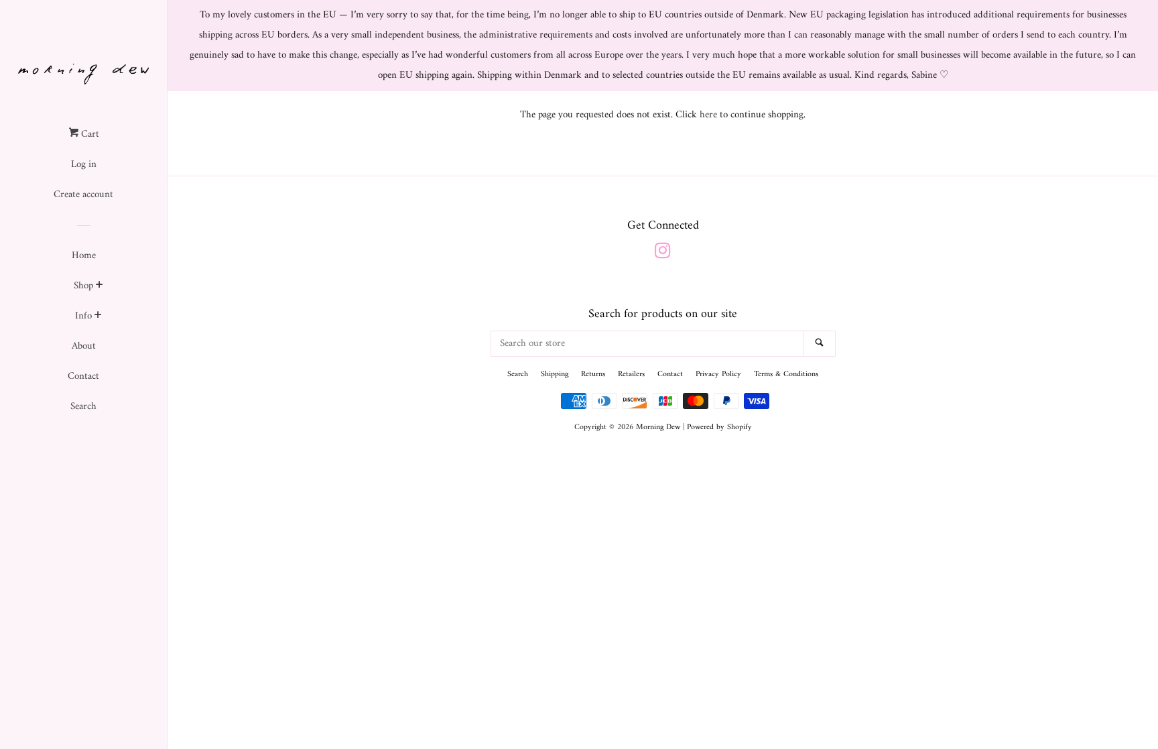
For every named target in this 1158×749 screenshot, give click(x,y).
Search (83, 407)
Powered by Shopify (719, 427)
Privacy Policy (718, 374)
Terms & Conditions (786, 374)
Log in (83, 165)
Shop (83, 286)
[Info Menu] (98, 317)
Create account (83, 195)
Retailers (631, 374)
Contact (83, 376)
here (708, 115)
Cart (88, 134)
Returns (593, 374)
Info (83, 316)
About (84, 346)
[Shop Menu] (99, 287)
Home (84, 256)
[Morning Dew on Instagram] (663, 254)
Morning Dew (658, 427)
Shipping (554, 374)
